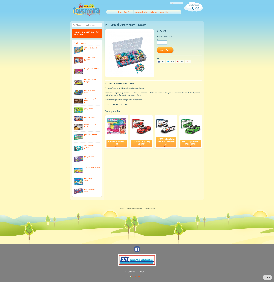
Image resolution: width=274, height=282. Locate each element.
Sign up (180, 3)
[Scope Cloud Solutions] (137, 277)
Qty (158, 39)
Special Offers (164, 12)
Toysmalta (136, 272)
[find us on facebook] (137, 251)
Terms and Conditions (134, 208)
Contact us (153, 12)
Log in (173, 3)
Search (121, 208)
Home (120, 12)
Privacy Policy (149, 208)
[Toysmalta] (86, 9)
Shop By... (127, 12)
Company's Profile (141, 12)
